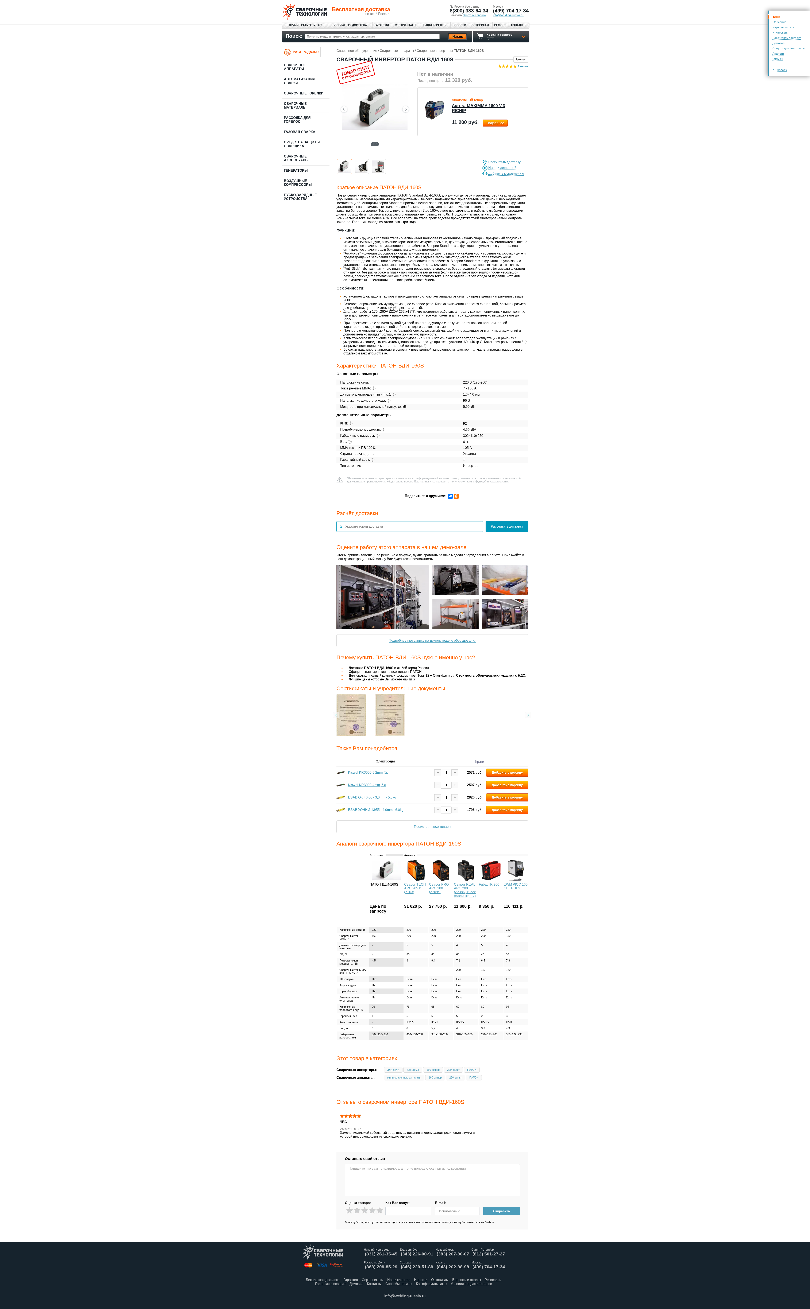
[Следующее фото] (405, 109)
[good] (372, 1210)
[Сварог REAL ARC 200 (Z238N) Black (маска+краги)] (466, 880)
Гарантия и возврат (330, 1284)
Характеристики (783, 27)
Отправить (501, 1211)
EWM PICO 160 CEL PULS (516, 886)
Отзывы (777, 59)
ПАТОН (471, 1069)
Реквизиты (493, 1280)
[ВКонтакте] (450, 496)
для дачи (393, 1069)
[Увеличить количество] (454, 772)
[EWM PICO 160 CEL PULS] (515, 880)
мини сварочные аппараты (404, 1077)
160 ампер (433, 1069)
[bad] (349, 1210)
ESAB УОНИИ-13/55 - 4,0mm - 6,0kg (376, 810)
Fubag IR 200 (489, 884)
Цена (776, 16)
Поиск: (294, 36)
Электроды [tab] (385, 761)
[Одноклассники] (456, 496)
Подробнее (495, 123)
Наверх (782, 69)
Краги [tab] (479, 762)
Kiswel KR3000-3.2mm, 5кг (368, 772)
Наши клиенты (434, 25)
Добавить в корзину (507, 772)
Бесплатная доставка (350, 25)
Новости (459, 25)
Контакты (518, 25)
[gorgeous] (379, 1210)
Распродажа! (306, 52)
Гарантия (382, 25)
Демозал (778, 43)
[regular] (364, 1210)
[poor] (357, 1210)
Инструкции (780, 32)
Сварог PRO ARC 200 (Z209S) (439, 888)
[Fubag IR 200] (491, 880)
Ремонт (500, 25)
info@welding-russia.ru (405, 1296)
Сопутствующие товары (788, 48)
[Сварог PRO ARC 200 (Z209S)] (441, 880)
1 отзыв (523, 66)
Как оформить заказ (431, 1284)
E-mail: (440, 1203)
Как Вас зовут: (397, 1203)
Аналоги (778, 53)
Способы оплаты (398, 1284)
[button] (344, 166)
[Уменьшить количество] (437, 772)
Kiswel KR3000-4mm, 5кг (367, 785)
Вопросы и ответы (466, 1280)
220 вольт (453, 1069)
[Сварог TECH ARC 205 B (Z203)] (416, 880)
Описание (779, 22)
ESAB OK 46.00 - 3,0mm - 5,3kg (372, 797)
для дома (413, 1069)
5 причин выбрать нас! (304, 25)
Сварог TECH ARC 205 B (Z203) (415, 888)
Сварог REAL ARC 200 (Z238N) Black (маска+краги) (465, 890)
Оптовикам (480, 25)
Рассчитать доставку (786, 37)
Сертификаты (405, 25)
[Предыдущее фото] (344, 109)
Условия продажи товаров (471, 1284)
